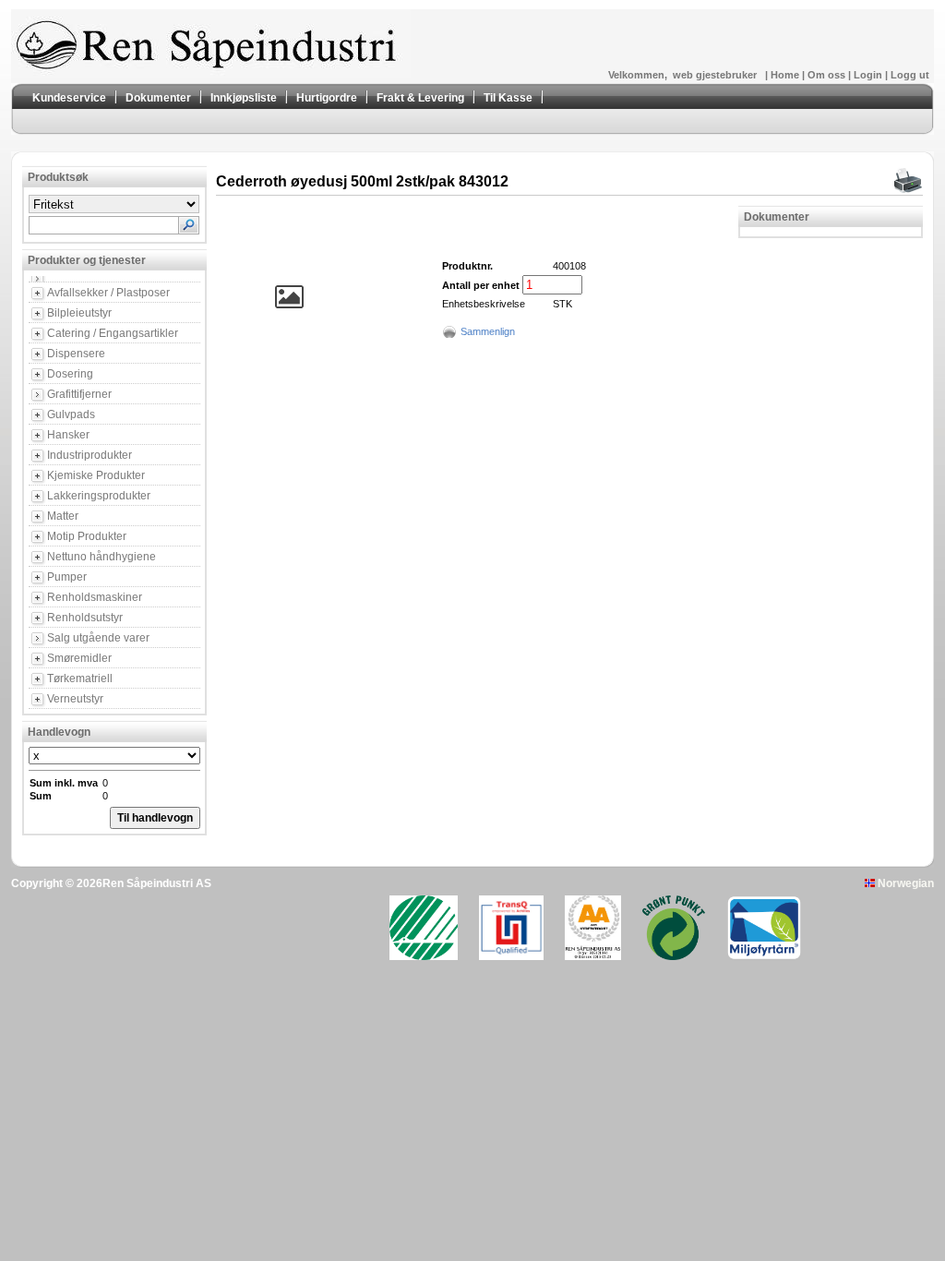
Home (786, 74)
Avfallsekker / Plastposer (108, 292)
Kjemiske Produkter (96, 475)
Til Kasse (508, 97)
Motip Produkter (86, 536)
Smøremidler (79, 658)
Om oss (827, 74)
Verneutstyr (75, 698)
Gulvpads (71, 414)
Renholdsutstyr (85, 617)
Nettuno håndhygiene (101, 556)
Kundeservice (69, 97)
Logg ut (910, 74)
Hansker (68, 434)
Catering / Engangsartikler (112, 333)
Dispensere (76, 353)
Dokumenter (158, 97)
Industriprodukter (89, 455)
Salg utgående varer (98, 637)
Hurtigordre (326, 97)
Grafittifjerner (79, 394)
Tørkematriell (80, 678)
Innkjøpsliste (243, 97)
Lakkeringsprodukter (98, 495)
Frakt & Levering (420, 97)
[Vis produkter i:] (123, 279)
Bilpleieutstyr (79, 312)
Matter (62, 516)
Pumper (67, 576)
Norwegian (904, 883)
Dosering (70, 373)
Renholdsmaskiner (94, 597)
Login (869, 74)
